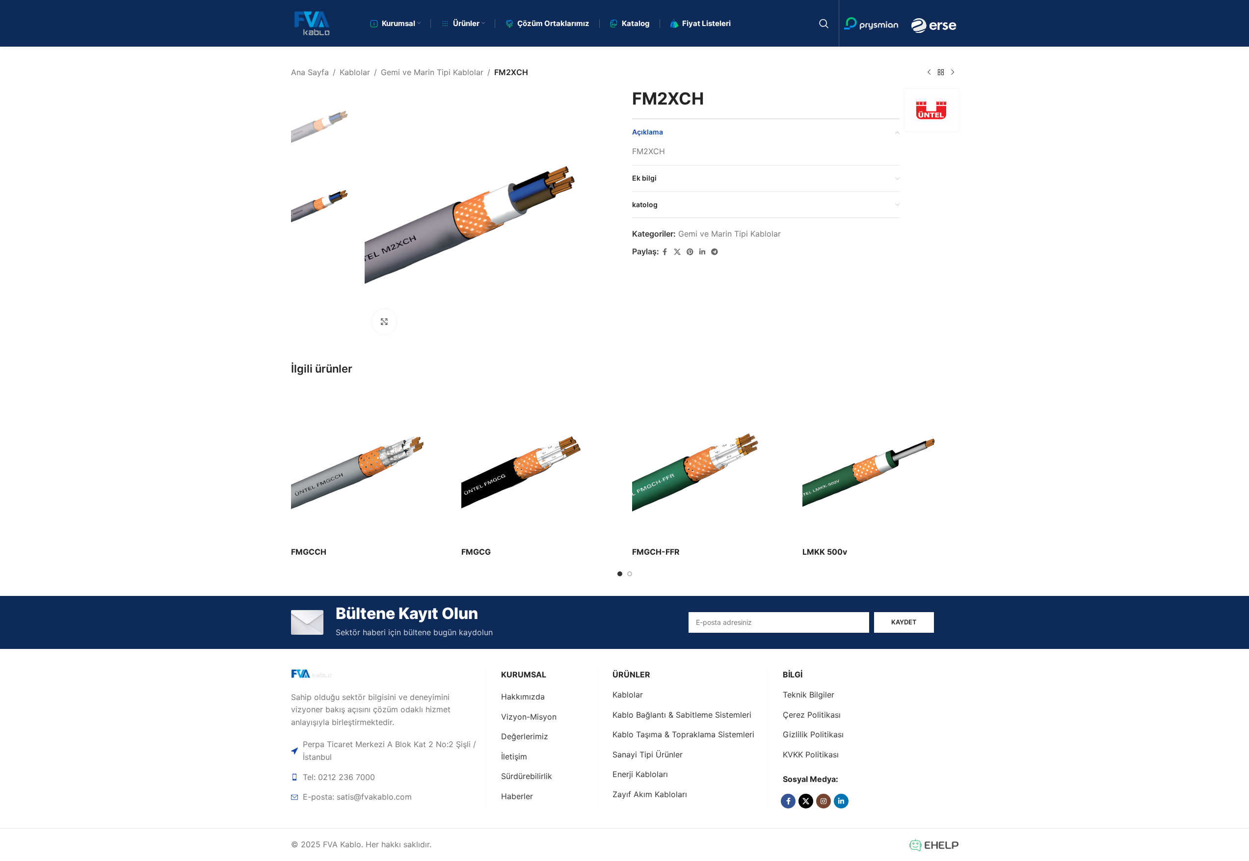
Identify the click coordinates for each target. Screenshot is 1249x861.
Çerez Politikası (812, 715)
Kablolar (355, 72)
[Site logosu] (312, 22)
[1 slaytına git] (619, 573)
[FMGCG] (539, 464)
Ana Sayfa (310, 72)
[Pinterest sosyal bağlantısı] (690, 252)
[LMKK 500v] (880, 464)
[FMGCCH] (369, 464)
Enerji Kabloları (640, 774)
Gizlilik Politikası (813, 734)
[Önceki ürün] (929, 73)
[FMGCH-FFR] (710, 464)
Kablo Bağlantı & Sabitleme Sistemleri (681, 715)
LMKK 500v (824, 552)
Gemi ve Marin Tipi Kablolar (432, 72)
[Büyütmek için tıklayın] (384, 321)
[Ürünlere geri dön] (941, 73)
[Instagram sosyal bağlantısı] (823, 801)
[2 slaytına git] (629, 573)
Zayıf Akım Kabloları (649, 794)
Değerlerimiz (524, 736)
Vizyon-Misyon (529, 717)
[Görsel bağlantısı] (326, 674)
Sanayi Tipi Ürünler (647, 754)
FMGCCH (308, 552)
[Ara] (824, 23)
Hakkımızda (523, 696)
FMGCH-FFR (656, 552)
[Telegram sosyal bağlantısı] (714, 252)
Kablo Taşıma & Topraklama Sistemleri (683, 734)
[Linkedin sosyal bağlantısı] (702, 252)
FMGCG (476, 552)
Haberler (517, 796)
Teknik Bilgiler (808, 695)
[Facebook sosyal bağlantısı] (665, 252)
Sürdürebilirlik (526, 776)
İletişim (514, 756)
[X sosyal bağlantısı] (677, 252)
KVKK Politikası (811, 754)
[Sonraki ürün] (952, 73)
